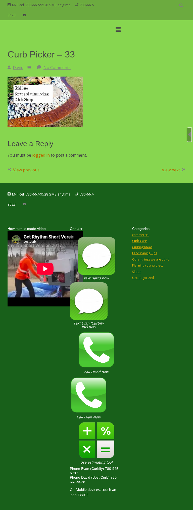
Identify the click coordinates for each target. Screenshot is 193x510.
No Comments (57, 67)
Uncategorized (143, 278)
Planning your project (147, 265)
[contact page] (24, 15)
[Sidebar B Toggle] (189, 135)
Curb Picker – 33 (41, 54)
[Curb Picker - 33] (45, 125)
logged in (41, 155)
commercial (140, 235)
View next (172, 170)
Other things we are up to (150, 259)
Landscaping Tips (144, 253)
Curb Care (139, 241)
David (18, 67)
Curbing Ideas (142, 247)
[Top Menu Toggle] (118, 29)
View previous (25, 170)
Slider (136, 272)
